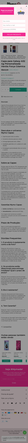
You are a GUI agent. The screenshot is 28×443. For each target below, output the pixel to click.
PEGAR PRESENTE (14, 34)
